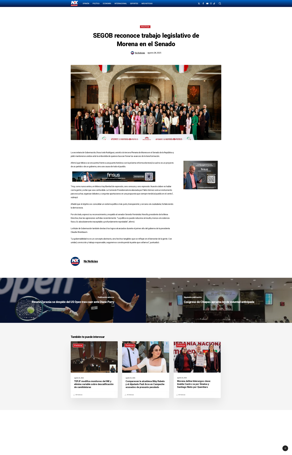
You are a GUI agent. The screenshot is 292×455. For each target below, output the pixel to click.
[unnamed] (112, 183)
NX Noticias (78, 395)
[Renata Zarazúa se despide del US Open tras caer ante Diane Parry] (73, 300)
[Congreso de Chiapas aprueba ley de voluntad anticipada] (219, 300)
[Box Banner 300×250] (200, 190)
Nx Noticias (140, 53)
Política (145, 27)
